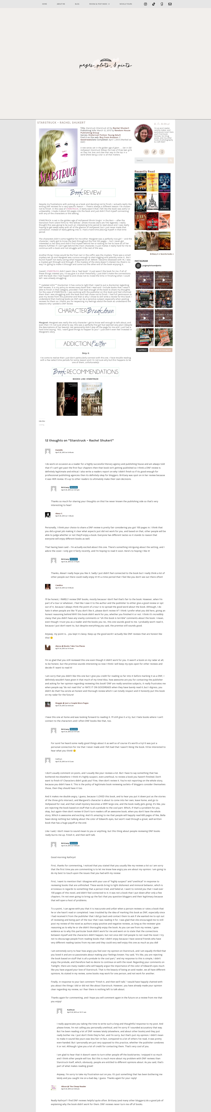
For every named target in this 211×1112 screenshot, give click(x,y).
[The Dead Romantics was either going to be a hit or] (164, 337)
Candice (59, 585)
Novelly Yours (126, 4)
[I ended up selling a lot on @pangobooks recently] (145, 280)
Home (44, 4)
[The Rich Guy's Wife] (164, 191)
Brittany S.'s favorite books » (162, 254)
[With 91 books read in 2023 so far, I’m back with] (164, 318)
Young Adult (114, 135)
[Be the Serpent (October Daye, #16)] (141, 249)
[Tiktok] (154, 4)
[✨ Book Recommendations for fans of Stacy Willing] (164, 299)
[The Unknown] (152, 229)
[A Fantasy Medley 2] (152, 250)
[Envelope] (170, 4)
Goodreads (86, 139)
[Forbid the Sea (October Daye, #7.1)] (164, 249)
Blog (77, 4)
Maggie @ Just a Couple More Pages (72, 703)
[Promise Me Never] (141, 190)
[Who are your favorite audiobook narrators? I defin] (164, 280)
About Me (61, 4)
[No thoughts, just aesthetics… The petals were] (145, 318)
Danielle (59, 450)
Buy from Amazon (109, 137)
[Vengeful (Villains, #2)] (164, 210)
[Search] (171, 160)
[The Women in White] (152, 191)
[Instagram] (145, 4)
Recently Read (145, 171)
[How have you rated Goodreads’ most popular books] (145, 299)
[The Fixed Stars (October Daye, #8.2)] (141, 211)
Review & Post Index (98, 4)
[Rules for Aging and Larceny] (164, 229)
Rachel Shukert (121, 128)
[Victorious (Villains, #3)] (152, 210)
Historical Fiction (97, 135)
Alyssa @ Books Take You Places (70, 646)
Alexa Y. (59, 513)
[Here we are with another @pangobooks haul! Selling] (145, 337)
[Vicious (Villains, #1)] (141, 229)
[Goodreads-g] (162, 4)
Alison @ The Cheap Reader (73, 1086)
